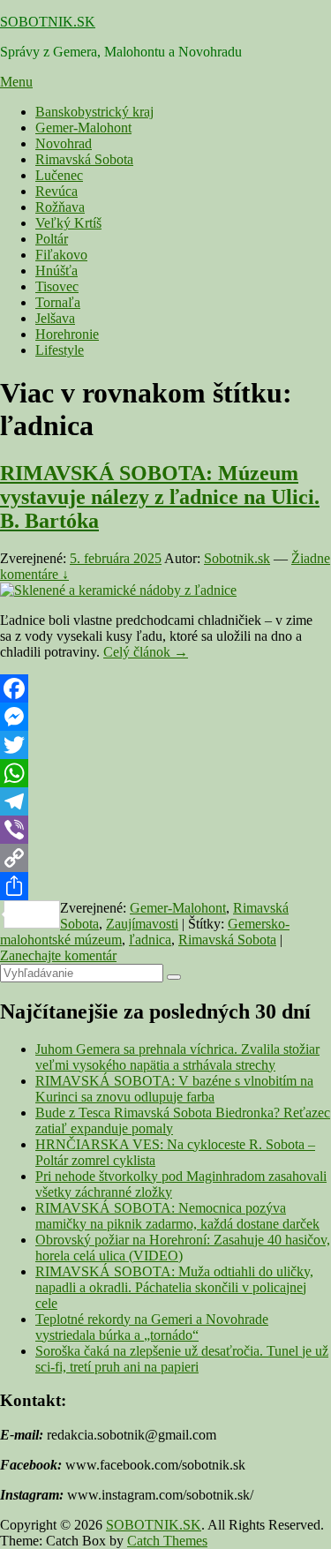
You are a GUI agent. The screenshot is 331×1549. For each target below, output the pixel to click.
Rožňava (60, 206)
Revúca (56, 191)
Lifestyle (59, 349)
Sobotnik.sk (237, 558)
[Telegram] (165, 801)
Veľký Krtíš (68, 222)
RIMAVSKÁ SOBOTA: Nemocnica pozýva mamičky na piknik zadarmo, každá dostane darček (177, 1215)
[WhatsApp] (165, 773)
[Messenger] (165, 717)
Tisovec (57, 286)
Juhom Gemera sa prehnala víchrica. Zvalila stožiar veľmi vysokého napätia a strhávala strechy (177, 1056)
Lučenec (59, 175)
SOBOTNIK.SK (47, 21)
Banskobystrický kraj (94, 111)
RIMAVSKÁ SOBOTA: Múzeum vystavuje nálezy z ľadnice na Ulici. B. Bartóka (160, 497)
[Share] (165, 886)
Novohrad (63, 143)
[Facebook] (165, 688)
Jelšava (55, 318)
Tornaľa (57, 302)
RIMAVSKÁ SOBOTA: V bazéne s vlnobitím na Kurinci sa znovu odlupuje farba (174, 1088)
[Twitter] (165, 745)
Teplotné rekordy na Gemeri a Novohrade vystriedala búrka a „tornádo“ (151, 1327)
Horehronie (67, 334)
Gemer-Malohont (83, 127)
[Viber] (165, 830)
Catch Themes (167, 1540)
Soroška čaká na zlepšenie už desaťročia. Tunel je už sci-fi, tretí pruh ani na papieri (181, 1358)
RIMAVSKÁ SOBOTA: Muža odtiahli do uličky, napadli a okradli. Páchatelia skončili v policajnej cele (174, 1287)
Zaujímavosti (142, 923)
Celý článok (145, 651)
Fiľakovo (61, 254)
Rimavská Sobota (84, 159)
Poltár (51, 238)
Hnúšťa (56, 270)
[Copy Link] (165, 858)
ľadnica (150, 939)
